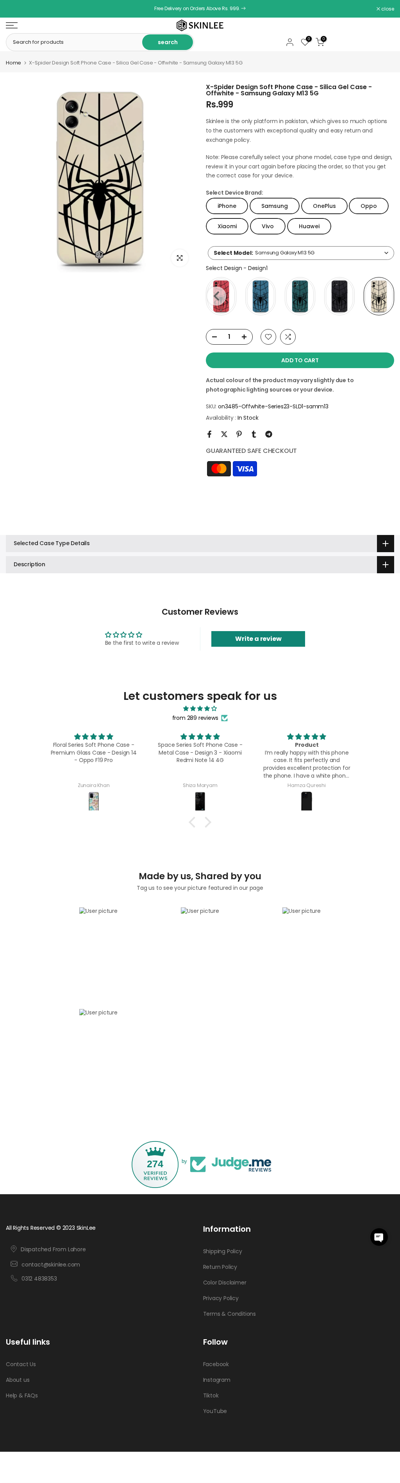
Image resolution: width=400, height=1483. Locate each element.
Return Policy (220, 1267)
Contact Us (21, 1364)
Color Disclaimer (224, 1282)
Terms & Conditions (229, 1314)
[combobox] (301, 253)
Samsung (274, 206)
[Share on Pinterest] (239, 434)
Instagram (216, 1380)
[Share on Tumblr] (253, 434)
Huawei (309, 226)
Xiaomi (227, 226)
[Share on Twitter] (224, 434)
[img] (200, 709)
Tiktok (211, 1395)
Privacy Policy (221, 1298)
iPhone (227, 206)
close (16, 9)
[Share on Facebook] (209, 434)
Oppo (369, 206)
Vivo (268, 226)
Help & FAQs (22, 1395)
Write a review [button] (258, 638)
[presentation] (216, 296)
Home (13, 62)
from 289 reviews (195, 718)
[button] (379, 1237)
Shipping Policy (222, 1251)
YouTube (215, 1411)
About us (17, 1380)
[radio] (260, 296)
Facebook (216, 1364)
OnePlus (324, 206)
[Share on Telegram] (268, 434)
